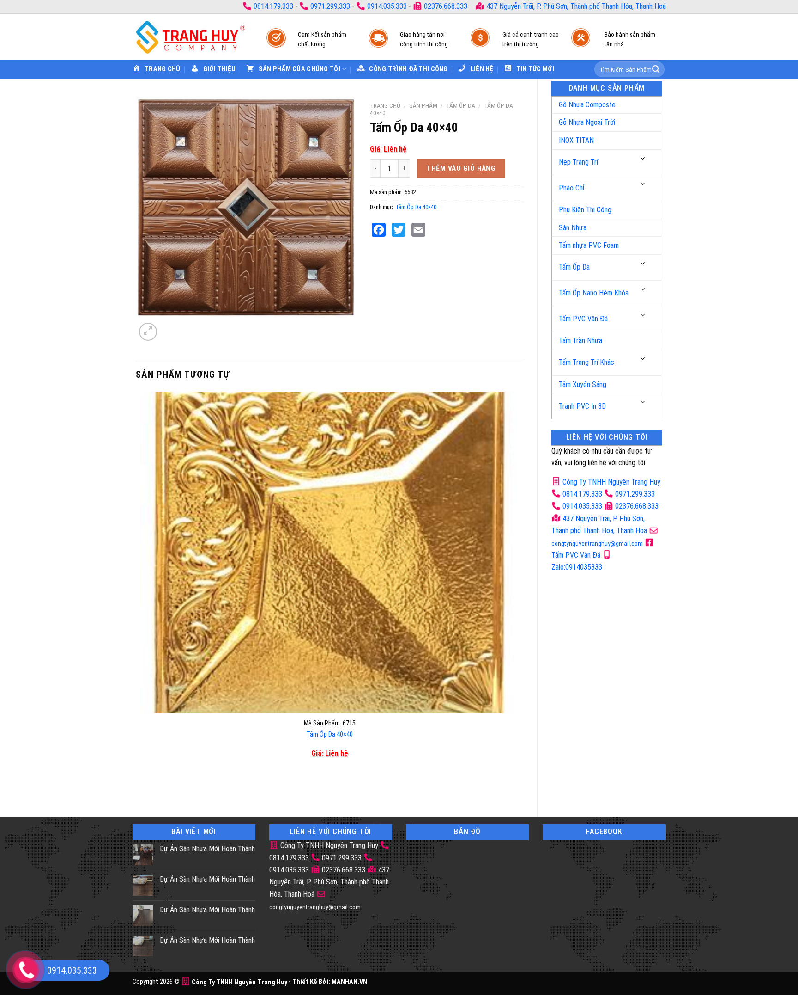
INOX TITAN (576, 140)
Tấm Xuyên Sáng (582, 384)
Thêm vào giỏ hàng (461, 168)
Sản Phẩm (423, 105)
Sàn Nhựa (572, 227)
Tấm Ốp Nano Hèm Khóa (594, 293)
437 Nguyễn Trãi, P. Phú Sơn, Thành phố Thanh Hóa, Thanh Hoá (575, 6)
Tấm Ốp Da (574, 267)
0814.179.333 (273, 6)
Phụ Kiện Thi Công (585, 209)
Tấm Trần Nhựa (580, 340)
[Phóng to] (148, 332)
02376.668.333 (445, 6)
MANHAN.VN (349, 982)
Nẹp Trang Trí (578, 162)
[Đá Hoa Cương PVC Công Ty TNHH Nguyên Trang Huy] (190, 36)
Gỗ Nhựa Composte (587, 104)
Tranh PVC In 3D (582, 406)
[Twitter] (398, 230)
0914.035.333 (387, 6)
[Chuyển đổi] (643, 159)
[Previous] (142, 787)
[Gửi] (656, 69)
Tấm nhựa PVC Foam (589, 245)
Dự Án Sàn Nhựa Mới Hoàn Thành (207, 848)
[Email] (418, 230)
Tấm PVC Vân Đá (583, 318)
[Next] (170, 327)
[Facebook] (378, 230)
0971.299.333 (330, 6)
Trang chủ (385, 105)
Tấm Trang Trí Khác (586, 362)
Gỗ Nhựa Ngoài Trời (587, 122)
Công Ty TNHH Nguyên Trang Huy (610, 482)
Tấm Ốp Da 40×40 (415, 206)
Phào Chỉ (572, 188)
